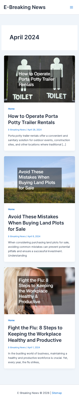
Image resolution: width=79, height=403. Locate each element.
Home (11, 108)
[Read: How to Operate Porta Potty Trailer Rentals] (39, 79)
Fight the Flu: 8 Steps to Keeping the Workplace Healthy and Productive (35, 334)
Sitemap (57, 393)
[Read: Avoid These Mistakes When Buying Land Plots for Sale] (39, 179)
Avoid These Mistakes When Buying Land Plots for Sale (36, 223)
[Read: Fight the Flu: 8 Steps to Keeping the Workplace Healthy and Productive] (39, 290)
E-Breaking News (25, 7)
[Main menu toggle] (71, 7)
